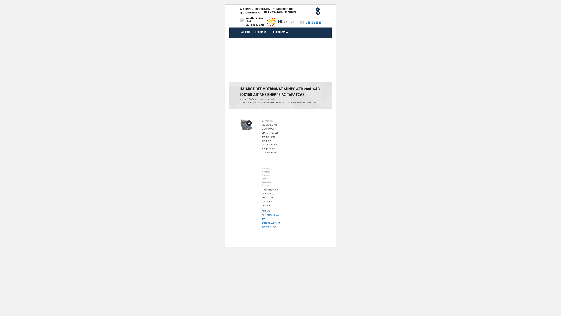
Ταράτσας (266, 185)
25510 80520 (313, 22)
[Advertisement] (280, 60)
